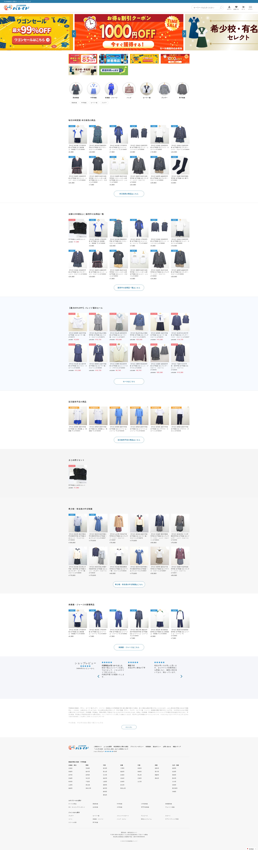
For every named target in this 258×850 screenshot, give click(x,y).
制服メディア (177, 746)
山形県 (71, 785)
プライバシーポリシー (137, 746)
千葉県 (88, 781)
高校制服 (95, 804)
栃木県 (88, 771)
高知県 (157, 778)
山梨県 (105, 781)
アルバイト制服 (170, 807)
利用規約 (148, 746)
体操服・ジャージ (98, 819)
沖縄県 (174, 791)
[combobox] (207, 7)
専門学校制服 (145, 807)
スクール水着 (72, 822)
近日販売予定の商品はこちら (129, 440)
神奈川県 (88, 788)
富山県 (105, 771)
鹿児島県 (175, 788)
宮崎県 (174, 785)
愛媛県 (157, 775)
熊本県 (174, 778)
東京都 (88, 785)
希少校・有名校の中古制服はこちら (129, 584)
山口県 (140, 781)
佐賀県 (174, 771)
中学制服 (119, 804)
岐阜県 (105, 788)
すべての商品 (72, 804)
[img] (85, 666)
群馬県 (88, 775)
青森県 (71, 771)
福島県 (71, 788)
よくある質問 (108, 746)
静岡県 (105, 791)
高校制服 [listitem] (74, 102)
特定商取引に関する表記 (121, 746)
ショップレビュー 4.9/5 (105, 751)
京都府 (122, 775)
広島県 (140, 778)
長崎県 (174, 775)
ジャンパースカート (123, 815)
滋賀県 (122, 771)
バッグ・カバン (121, 819)
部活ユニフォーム (146, 819)
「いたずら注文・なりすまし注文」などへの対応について (111, 749)
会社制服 (95, 807)
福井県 (105, 778)
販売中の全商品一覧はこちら (129, 287)
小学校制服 (144, 804)
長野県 (105, 785)
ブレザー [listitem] (104, 102)
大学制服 (119, 807)
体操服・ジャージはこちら (129, 647)
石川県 (105, 775)
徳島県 (157, 768)
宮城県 (71, 778)
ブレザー (71, 815)
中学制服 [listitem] (84, 102)
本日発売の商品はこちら (128, 194)
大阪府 (122, 778)
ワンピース (144, 815)
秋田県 (71, 781)
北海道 (71, 768)
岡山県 (140, 775)
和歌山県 (123, 788)
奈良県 (122, 785)
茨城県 (88, 768)
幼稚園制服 (168, 804)
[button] (74, 33)
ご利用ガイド (98, 746)
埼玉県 (88, 778)
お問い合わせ (167, 746)
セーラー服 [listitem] (94, 102)
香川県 (157, 771)
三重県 (122, 768)
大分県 (174, 781)
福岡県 (174, 768)
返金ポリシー (157, 746)
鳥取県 (140, 768)
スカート (168, 815)
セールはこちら (129, 381)
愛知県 (105, 795)
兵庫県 (122, 781)
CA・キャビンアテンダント (77, 807)
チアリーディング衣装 (172, 819)
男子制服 (95, 822)
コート (71, 819)
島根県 (140, 771)
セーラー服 (96, 815)
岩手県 (71, 775)
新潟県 (105, 768)
